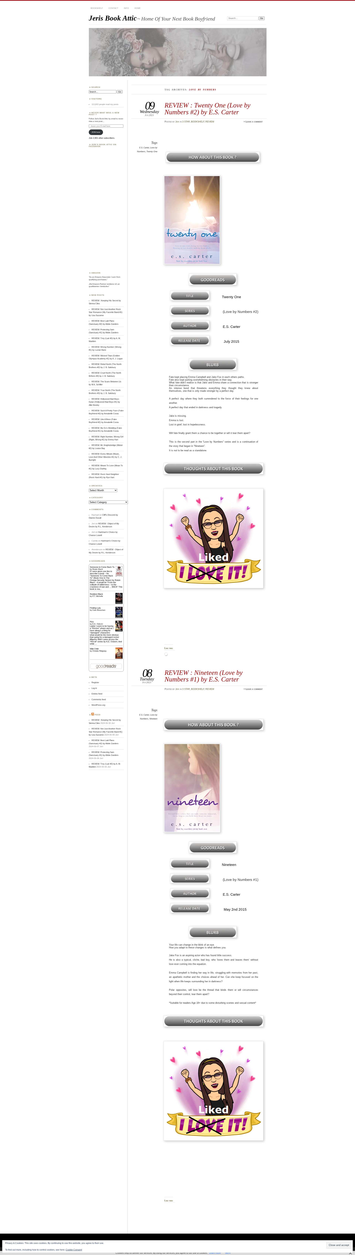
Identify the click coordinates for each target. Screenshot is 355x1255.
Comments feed (99, 699)
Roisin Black (97, 569)
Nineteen (153, 719)
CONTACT (113, 8)
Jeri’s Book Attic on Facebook (102, 145)
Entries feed (97, 694)
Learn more (215, 1253)
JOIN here (96, 132)
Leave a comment (254, 121)
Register (95, 682)
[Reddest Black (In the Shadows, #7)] (119, 603)
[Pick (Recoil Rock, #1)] (119, 631)
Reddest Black (96, 594)
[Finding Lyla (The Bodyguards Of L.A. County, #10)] (119, 617)
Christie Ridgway (99, 651)
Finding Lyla (95, 608)
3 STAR (186, 121)
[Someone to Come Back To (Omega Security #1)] (119, 576)
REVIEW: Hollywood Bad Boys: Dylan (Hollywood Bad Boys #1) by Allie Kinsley (104, 402)
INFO (126, 8)
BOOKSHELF (97, 8)
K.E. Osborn (97, 624)
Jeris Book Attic (113, 18)
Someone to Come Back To (102, 567)
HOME (137, 8)
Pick (92, 622)
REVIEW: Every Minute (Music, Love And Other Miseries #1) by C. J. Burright (105, 457)
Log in (94, 688)
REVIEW (209, 121)
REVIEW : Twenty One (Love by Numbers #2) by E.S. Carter (207, 108)
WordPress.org (98, 705)
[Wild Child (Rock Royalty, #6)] (119, 658)
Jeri (177, 121)
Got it (227, 1253)
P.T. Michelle (97, 596)
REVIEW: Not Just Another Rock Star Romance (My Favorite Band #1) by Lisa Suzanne (105, 312)
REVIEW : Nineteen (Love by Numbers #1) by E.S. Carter (204, 676)
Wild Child (94, 649)
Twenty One (151, 151)
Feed (97, 715)
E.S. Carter (144, 147)
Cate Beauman (98, 610)
